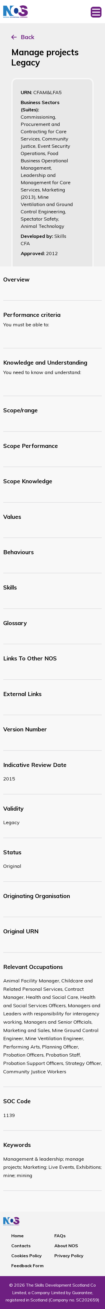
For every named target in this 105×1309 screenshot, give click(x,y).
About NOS (66, 1245)
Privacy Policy (68, 1255)
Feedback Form (27, 1265)
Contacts (21, 1245)
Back (27, 36)
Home (17, 1235)
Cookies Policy (26, 1255)
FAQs (60, 1235)
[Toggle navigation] (96, 11)
